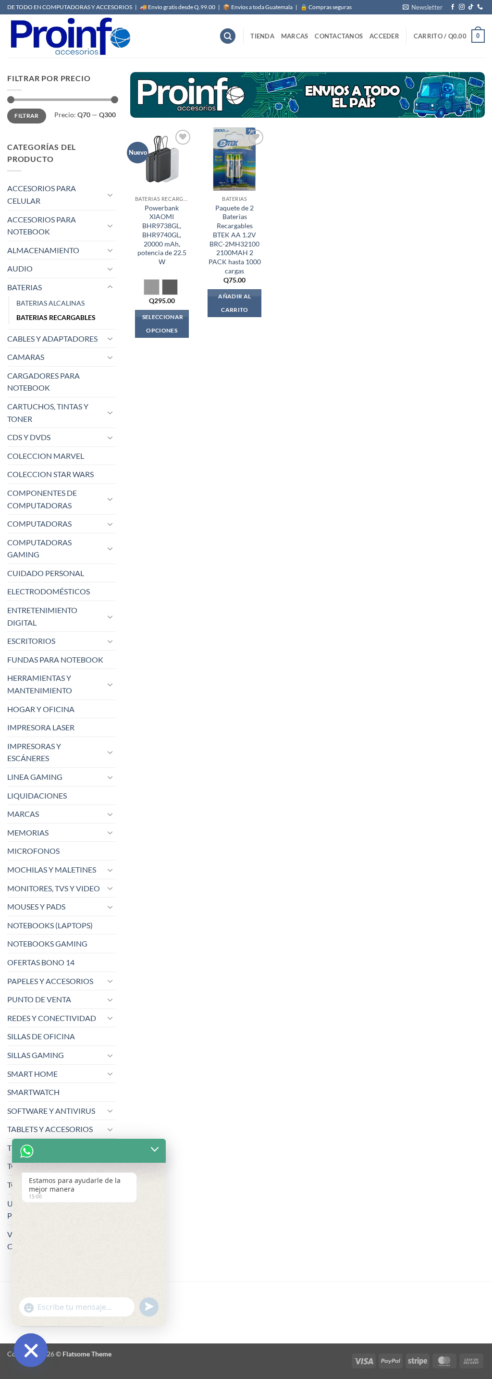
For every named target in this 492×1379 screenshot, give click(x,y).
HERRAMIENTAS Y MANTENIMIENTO (39, 684)
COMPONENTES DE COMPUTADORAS (42, 499)
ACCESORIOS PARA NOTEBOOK (41, 225)
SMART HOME (32, 1073)
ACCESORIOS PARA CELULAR (41, 194)
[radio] (152, 287)
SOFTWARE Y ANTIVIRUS (51, 1110)
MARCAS (294, 36)
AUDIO (20, 268)
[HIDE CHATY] (31, 1350)
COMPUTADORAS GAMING (39, 548)
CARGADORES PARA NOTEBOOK (43, 382)
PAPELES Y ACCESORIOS (50, 980)
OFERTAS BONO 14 (40, 962)
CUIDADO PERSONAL (45, 573)
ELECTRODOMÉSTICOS (48, 591)
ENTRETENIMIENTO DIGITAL (42, 616)
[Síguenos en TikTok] (471, 7)
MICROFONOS (33, 850)
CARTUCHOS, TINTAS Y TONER (47, 412)
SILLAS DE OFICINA (41, 1036)
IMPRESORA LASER (40, 727)
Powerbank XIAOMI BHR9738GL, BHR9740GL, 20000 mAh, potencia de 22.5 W (161, 235)
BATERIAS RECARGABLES (56, 317)
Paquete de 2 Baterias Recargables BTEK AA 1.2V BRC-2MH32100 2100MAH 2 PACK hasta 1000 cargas (235, 239)
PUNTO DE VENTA (39, 999)
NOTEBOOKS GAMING (47, 943)
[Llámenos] (480, 7)
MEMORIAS (28, 832)
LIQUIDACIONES (37, 795)
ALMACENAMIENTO (43, 250)
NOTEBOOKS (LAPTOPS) (50, 925)
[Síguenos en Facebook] (452, 7)
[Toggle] (110, 194)
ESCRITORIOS (31, 640)
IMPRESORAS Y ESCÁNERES (34, 752)
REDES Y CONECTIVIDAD (51, 1017)
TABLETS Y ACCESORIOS (50, 1128)
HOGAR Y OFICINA (40, 709)
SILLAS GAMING (35, 1054)
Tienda (262, 36)
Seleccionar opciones (163, 323)
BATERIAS (24, 287)
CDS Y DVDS (28, 437)
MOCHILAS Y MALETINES (51, 869)
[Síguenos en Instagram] (462, 7)
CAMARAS (25, 356)
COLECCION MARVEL (45, 455)
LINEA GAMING (34, 776)
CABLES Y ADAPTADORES (52, 338)
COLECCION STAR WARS (50, 474)
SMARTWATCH (33, 1091)
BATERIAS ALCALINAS (50, 303)
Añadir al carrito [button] (234, 303)
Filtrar (26, 115)
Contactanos (339, 36)
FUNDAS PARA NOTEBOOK (55, 659)
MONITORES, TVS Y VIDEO (53, 888)
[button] (423, 7)
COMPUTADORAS (39, 523)
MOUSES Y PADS (36, 906)
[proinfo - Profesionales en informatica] (69, 36)
